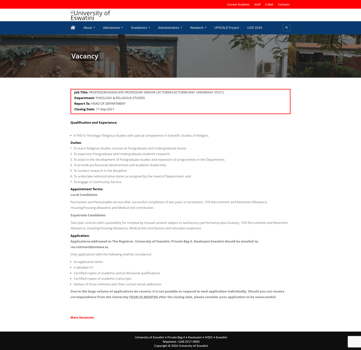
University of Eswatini (193, 345)
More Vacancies (82, 317)
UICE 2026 (254, 28)
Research (196, 28)
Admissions (111, 28)
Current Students (238, 4)
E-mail (269, 4)
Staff (257, 4)
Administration (168, 28)
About (87, 28)
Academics (139, 28)
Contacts (284, 4)
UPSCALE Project (227, 28)
